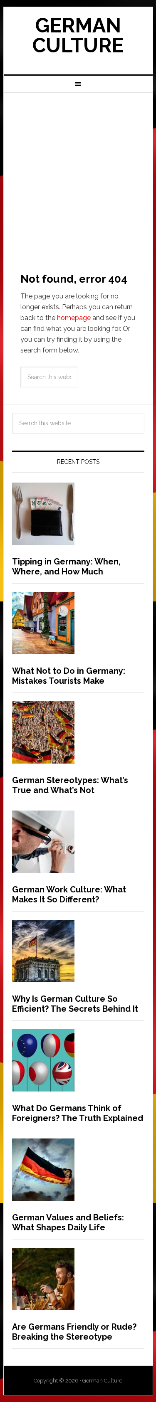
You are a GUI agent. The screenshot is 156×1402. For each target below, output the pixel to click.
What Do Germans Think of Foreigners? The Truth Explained (77, 1113)
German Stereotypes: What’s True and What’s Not (70, 785)
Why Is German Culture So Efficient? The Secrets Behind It (75, 1004)
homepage (74, 318)
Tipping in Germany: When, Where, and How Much (66, 567)
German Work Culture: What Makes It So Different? (69, 894)
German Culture (78, 35)
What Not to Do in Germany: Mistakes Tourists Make (68, 676)
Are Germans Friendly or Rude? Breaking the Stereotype (74, 1332)
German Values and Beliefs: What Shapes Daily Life (68, 1222)
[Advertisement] (78, 175)
